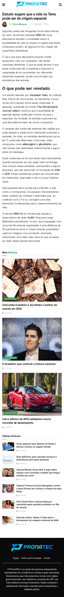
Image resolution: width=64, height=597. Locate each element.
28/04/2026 (22, 511)
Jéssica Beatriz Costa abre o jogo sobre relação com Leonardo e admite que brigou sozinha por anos (38, 472)
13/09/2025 (8, 313)
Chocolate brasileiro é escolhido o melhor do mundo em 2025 (29, 307)
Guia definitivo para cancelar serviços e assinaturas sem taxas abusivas (36, 458)
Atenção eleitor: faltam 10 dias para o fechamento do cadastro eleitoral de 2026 (37, 519)
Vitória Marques (19, 24)
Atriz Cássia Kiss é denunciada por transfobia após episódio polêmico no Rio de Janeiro (37, 504)
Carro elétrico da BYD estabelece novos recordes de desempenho (26, 421)
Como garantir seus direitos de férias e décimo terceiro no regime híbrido (36, 445)
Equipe (16, 558)
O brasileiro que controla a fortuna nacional (28, 364)
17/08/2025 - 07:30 (40, 24)
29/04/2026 (22, 451)
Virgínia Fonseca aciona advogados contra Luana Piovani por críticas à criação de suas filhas (38, 488)
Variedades (10, 299)
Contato (47, 558)
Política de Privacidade (31, 558)
